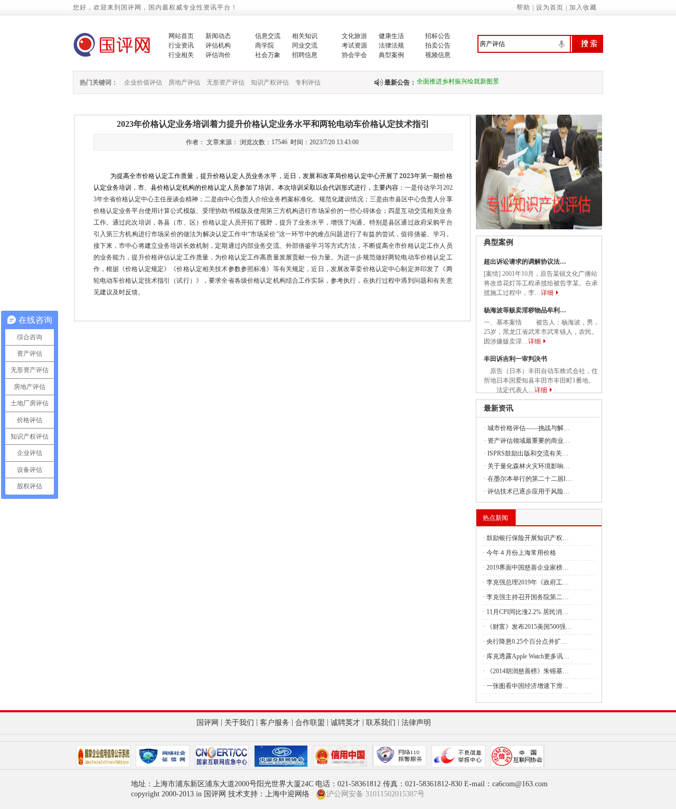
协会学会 (354, 55)
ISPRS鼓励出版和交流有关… (527, 453)
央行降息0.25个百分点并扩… (526, 641)
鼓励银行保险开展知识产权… (527, 538)
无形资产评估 (225, 82)
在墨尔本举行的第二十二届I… (529, 478)
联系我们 (381, 723)
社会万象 (267, 55)
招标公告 (437, 36)
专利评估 (308, 82)
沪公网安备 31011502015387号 (375, 794)
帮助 (523, 7)
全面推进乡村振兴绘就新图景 (458, 77)
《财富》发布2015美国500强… (529, 626)
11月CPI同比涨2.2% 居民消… (527, 612)
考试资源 (354, 45)
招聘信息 (304, 55)
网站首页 (181, 36)
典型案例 (391, 55)
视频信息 (437, 55)
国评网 (207, 723)
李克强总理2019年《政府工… (527, 582)
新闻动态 (218, 36)
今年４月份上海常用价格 (521, 552)
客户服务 (274, 723)
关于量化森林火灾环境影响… (528, 466)
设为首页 (550, 7)
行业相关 (181, 55)
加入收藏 (583, 7)
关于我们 (239, 723)
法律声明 (416, 723)
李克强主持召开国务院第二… (527, 597)
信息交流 (267, 36)
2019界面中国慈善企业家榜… (527, 567)
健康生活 (391, 36)
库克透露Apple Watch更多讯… (527, 656)
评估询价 (218, 55)
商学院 (264, 45)
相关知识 (304, 36)
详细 (547, 292)
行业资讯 (181, 45)
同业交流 (304, 45)
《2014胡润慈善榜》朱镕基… (527, 671)
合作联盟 (310, 723)
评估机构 (218, 45)
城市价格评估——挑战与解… (528, 428)
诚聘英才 (345, 723)
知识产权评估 (270, 82)
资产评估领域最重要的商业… (528, 440)
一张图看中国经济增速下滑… (527, 686)
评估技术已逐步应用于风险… (528, 491)
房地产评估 (184, 82)
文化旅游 (354, 36)
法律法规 (391, 45)
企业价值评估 (143, 82)
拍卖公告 (437, 45)
